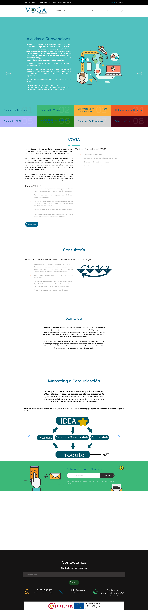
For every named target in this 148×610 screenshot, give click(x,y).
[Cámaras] (61, 606)
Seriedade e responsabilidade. (95, 166)
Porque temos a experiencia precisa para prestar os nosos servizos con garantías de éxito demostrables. (53, 190)
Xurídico (77, 11)
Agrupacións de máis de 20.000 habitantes (53, 276)
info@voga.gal (43, 2)
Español (120, 2)
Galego (113, 2)
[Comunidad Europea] (87, 606)
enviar (107, 475)
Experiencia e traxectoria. (93, 154)
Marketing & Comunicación (92, 11)
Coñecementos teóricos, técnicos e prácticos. (100, 158)
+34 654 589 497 (44, 590)
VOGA (59, 11)
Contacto (107, 11)
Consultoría (68, 11)
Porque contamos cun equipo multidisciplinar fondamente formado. (53, 196)
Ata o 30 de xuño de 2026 (51, 290)
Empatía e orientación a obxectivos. (97, 162)
